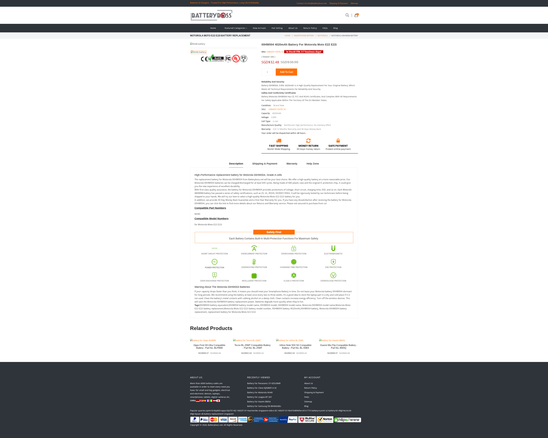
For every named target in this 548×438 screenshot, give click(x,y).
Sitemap (354, 3)
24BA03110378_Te (275, 51)
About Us (293, 28)
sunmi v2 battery (327, 410)
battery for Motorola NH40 (260, 392)
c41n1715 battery (310, 410)
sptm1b (209, 410)
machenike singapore (257, 410)
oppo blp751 (227, 410)
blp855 (217, 410)
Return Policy (310, 28)
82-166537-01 (240, 410)
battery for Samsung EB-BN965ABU (264, 406)
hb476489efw (294, 410)
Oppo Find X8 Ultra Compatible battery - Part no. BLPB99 (209, 346)
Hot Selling (277, 28)
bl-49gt (339, 410)
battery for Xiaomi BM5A (259, 401)
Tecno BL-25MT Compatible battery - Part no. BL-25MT (252, 346)
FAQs (325, 28)
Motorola (323, 35)
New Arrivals (259, 28)
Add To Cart (286, 72)
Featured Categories (235, 28)
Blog (335, 28)
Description (236, 163)
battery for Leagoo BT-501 (259, 397)
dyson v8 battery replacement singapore (214, 413)
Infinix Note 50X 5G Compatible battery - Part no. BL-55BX (296, 346)
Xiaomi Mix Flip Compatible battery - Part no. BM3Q (338, 346)
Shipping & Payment (338, 3)
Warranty (291, 163)
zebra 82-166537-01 (278, 410)
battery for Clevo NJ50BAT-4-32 (262, 387)
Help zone (313, 163)
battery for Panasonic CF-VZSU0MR (264, 383)
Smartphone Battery (304, 35)
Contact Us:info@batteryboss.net (312, 3)
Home (213, 28)
